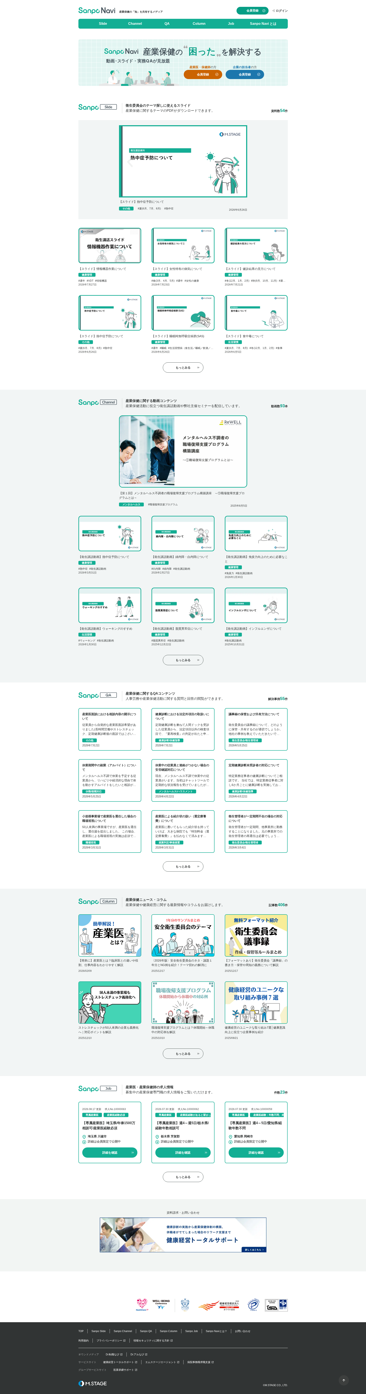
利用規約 (83, 1340)
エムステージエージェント (160, 1362)
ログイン (282, 10)
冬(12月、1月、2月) (237, 280)
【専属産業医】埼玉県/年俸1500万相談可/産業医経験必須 (108, 1125)
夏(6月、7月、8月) (150, 208)
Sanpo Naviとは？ (216, 1331)
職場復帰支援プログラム (164, 504)
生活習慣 (233, 342)
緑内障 (168, 568)
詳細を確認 (109, 1152)
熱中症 (169, 208)
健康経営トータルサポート (118, 1362)
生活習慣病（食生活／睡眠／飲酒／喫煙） (194, 348)
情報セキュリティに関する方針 (151, 1340)
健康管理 (87, 274)
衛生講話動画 (98, 568)
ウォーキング (87, 640)
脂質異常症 (159, 640)
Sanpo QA (146, 1331)
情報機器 (102, 280)
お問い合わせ (242, 1331)
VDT (90, 280)
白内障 (157, 568)
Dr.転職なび (112, 1354)
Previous (130, 161)
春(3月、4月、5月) (164, 280)
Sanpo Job (191, 1331)
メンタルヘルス (131, 504)
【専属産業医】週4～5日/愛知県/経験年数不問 (255, 1125)
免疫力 (230, 573)
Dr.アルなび (137, 1354)
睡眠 (163, 348)
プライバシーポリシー (109, 1340)
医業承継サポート (123, 1370)
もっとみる (183, 367)
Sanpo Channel (123, 1331)
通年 (82, 280)
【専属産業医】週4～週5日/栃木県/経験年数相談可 (182, 1125)
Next (235, 161)
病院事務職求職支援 (198, 1362)
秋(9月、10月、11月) (265, 280)
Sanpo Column (168, 1331)
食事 (279, 348)
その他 (126, 208)
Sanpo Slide (98, 1331)
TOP (81, 1331)
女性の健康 (192, 280)
